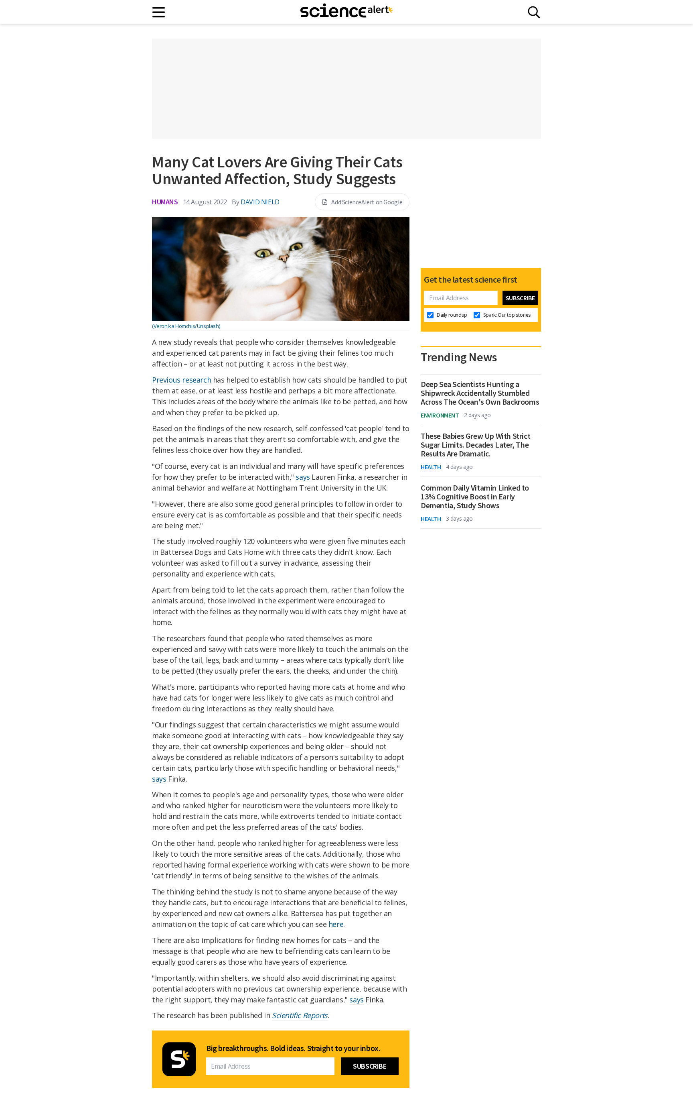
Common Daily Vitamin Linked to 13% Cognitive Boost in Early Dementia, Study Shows (475, 496)
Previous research (181, 380)
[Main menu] (159, 12)
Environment (440, 415)
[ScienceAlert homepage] (346, 12)
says (303, 477)
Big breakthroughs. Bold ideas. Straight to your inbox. (293, 1048)
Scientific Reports (300, 1015)
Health (431, 467)
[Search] (534, 12)
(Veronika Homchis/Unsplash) (186, 326)
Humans (165, 201)
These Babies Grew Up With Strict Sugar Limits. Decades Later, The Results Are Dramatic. (475, 445)
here (335, 924)
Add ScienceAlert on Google (367, 202)
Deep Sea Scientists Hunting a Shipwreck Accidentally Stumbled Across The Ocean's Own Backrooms (480, 393)
